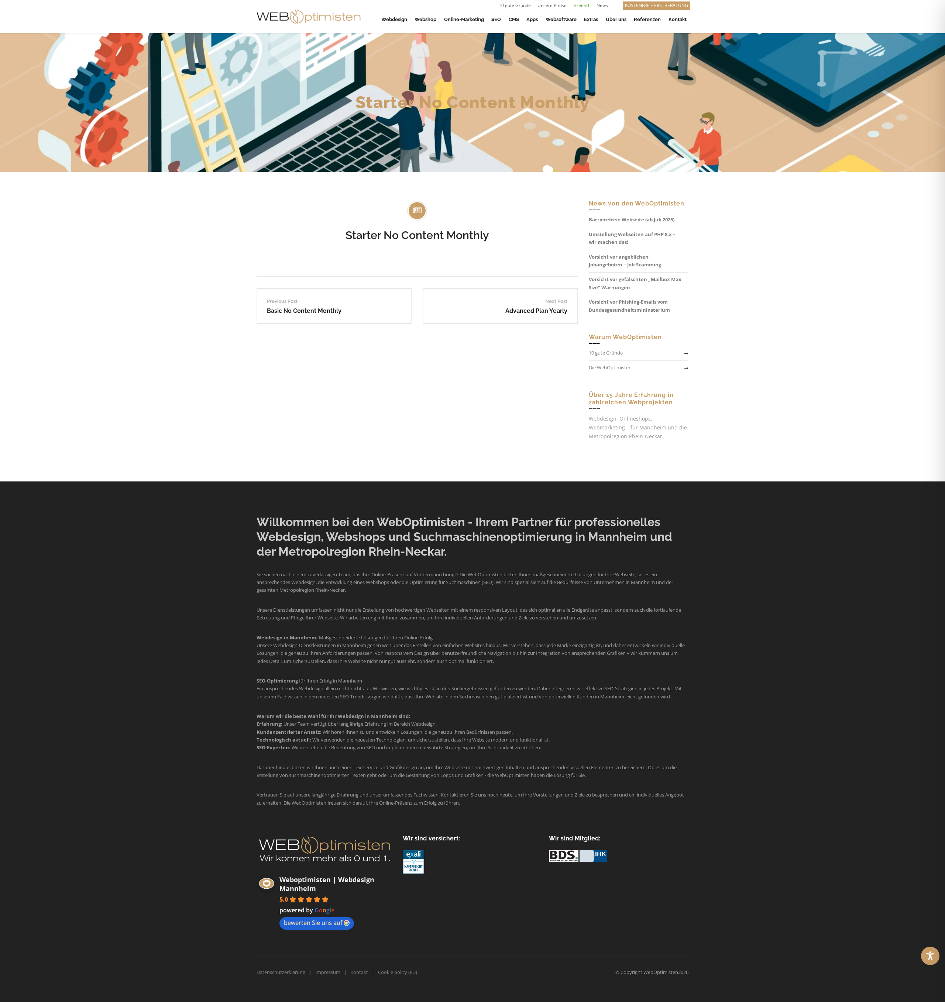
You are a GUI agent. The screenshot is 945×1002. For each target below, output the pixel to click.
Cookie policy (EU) (397, 972)
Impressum (327, 972)
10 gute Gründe (515, 5)
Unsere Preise (552, 5)
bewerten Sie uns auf (313, 923)
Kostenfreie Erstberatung (656, 5)
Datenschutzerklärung (281, 972)
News (602, 5)
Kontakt (359, 972)
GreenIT (581, 5)
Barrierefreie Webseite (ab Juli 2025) (631, 219)
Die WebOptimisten (610, 367)
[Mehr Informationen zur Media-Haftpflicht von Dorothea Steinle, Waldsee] (413, 861)
